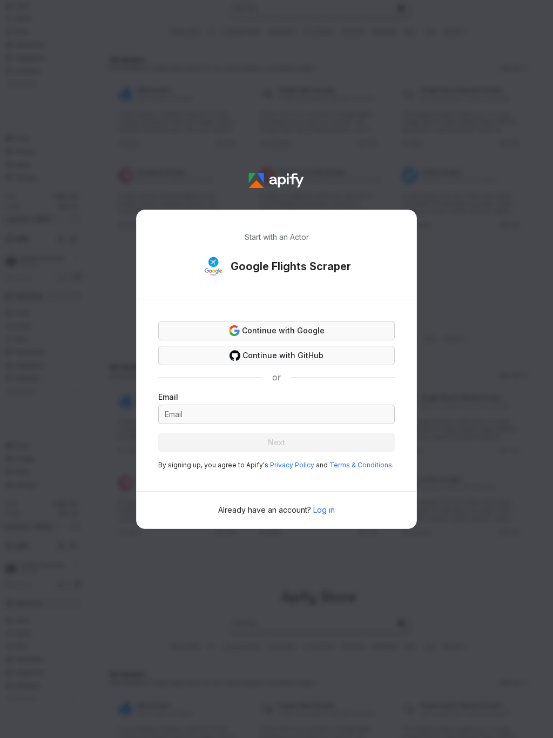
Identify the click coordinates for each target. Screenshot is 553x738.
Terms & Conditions (360, 465)
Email (168, 396)
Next (276, 442)
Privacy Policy (292, 465)
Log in (324, 509)
